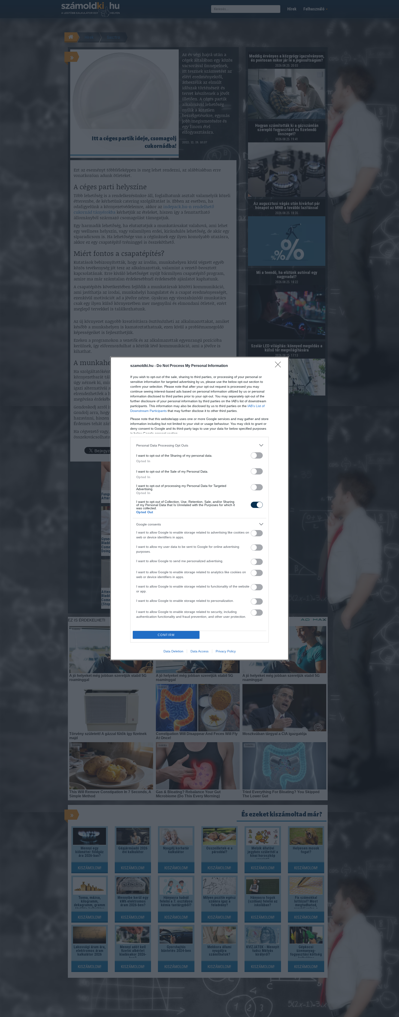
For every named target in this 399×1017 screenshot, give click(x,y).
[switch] (257, 455)
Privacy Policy (226, 651)
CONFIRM (166, 635)
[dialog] (199, 508)
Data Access (199, 651)
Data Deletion (173, 651)
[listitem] (199, 445)
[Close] (279, 366)
